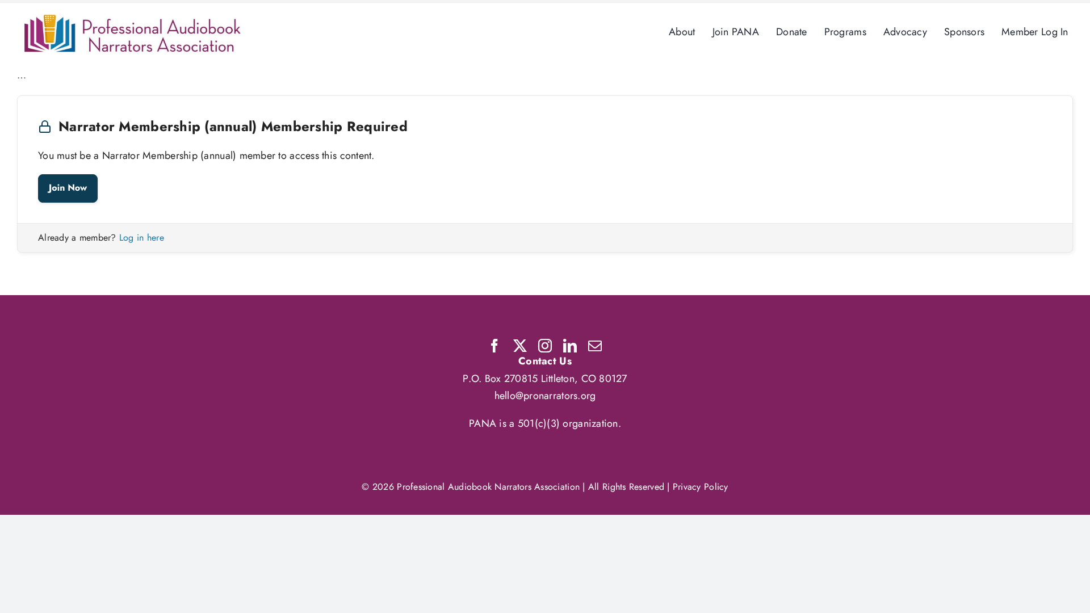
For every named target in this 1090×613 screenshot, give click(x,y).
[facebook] (494, 345)
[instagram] (545, 345)
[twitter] (520, 345)
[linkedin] (570, 345)
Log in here (141, 237)
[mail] (595, 345)
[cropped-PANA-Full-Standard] (132, 18)
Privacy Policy (700, 486)
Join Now (68, 188)
